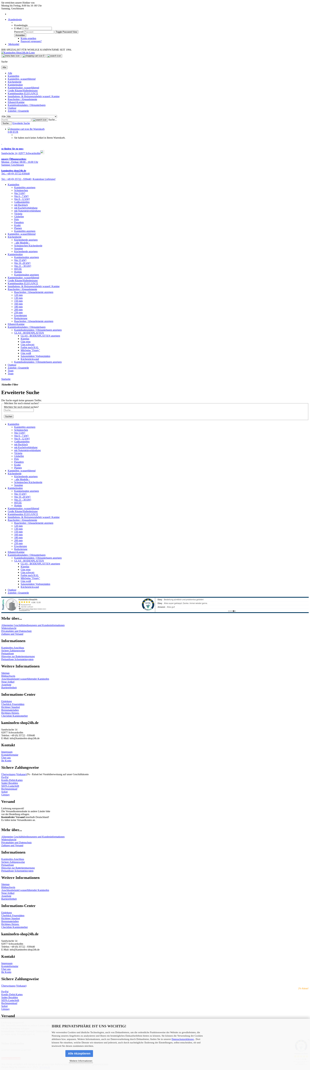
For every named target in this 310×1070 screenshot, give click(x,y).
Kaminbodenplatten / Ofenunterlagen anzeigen (38, 330)
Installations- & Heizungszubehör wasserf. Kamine (34, 96)
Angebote (6, 684)
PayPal (4, 777)
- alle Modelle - (22, 242)
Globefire (19, 216)
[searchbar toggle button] (54, 56)
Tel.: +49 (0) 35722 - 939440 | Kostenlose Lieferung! (28, 179)
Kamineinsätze (15, 84)
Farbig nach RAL (30, 347)
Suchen (8, 416)
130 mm (18, 298)
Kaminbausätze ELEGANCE (23, 93)
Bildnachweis (8, 676)
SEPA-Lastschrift (10, 786)
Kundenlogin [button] (15, 19)
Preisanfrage (7, 653)
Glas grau (26, 341)
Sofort (4, 791)
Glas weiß (26, 353)
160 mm (18, 303)
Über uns (6, 757)
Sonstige (18, 248)
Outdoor (12, 108)
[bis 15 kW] (20, 260)
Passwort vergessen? (31, 41)
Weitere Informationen (81, 1061)
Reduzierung (20, 318)
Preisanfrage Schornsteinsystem (17, 659)
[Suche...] (40, 120)
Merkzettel (13, 44)
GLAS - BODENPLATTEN (29, 332)
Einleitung (6, 701)
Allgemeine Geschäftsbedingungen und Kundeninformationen (33, 625)
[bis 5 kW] (19, 193)
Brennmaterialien (10, 710)
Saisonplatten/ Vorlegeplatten (35, 356)
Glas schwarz (27, 344)
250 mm (18, 312)
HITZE (18, 269)
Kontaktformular (9, 754)
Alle (10, 73)
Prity (16, 219)
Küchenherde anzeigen (26, 239)
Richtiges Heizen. (10, 713)
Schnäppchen (21, 190)
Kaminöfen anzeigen (24, 187)
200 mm (18, 309)
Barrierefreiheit (9, 687)
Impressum (6, 751)
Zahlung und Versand (12, 634)
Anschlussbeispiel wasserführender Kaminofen (25, 678)
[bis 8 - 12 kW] (22, 199)
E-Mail (17, 28)
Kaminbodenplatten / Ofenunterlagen (27, 105)
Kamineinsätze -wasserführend (23, 87)
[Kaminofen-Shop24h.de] (18, 52)
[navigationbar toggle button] (11, 56)
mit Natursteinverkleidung (27, 210)
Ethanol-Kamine (16, 102)
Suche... (52, 119)
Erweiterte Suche (21, 123)
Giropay (5, 794)
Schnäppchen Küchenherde (28, 245)
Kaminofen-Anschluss (12, 647)
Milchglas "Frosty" (30, 350)
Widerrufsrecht (8, 628)
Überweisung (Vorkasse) (13, 774)
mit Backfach (21, 205)
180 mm (18, 306)
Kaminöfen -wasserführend (22, 79)
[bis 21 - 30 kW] (22, 266)
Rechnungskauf (9, 788)
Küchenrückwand (30, 359)
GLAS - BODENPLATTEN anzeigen (40, 335)
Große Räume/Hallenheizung (23, 90)
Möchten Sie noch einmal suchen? (21, 407)
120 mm (18, 295)
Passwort (18, 31)
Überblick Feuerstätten (12, 704)
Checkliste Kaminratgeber (14, 715)
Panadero (19, 222)
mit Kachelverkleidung (25, 207)
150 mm (18, 300)
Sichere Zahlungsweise (13, 650)
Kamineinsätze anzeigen (26, 257)
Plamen (18, 228)
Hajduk (18, 271)
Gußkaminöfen (22, 202)
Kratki (17, 225)
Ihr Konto (6, 760)
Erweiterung (20, 315)
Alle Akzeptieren (79, 1053)
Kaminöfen (13, 76)
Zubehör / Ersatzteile (18, 111)
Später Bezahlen (9, 783)
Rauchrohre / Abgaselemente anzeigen (33, 292)
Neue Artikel (7, 681)
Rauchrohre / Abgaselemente (22, 99)
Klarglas (25, 338)
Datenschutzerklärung (183, 1039)
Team (10, 370)
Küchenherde (14, 81)
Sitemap (5, 673)
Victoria (18, 213)
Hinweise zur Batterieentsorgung (18, 656)
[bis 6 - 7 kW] (21, 196)
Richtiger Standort (10, 707)
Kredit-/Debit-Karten (12, 780)
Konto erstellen (28, 38)
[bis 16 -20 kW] (22, 263)
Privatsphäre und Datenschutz (16, 631)
